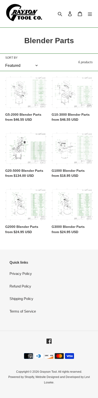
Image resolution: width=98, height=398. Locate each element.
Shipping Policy (21, 299)
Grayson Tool (48, 371)
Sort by (11, 57)
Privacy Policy (21, 274)
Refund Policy (20, 286)
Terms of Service (23, 311)
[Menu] (90, 14)
